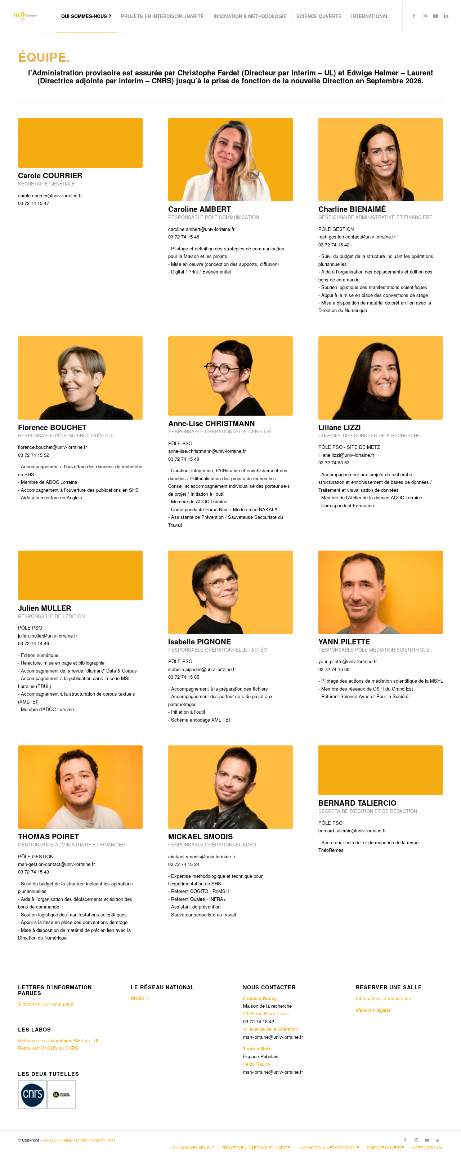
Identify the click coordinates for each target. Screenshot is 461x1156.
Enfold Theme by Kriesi (96, 1140)
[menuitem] (86, 16)
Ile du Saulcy (256, 1063)
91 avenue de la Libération (270, 1028)
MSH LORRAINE (57, 1140)
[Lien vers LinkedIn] (446, 15)
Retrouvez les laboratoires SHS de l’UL (58, 1040)
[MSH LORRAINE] (25, 16)
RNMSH (139, 998)
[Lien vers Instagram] (424, 15)
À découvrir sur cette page (45, 1003)
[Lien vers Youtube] (435, 15)
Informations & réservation (383, 998)
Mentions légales (374, 1009)
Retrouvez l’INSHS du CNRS (48, 1048)
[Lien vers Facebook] (413, 15)
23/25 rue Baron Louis (266, 1013)
